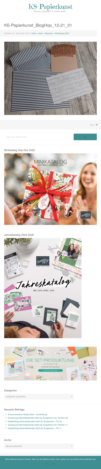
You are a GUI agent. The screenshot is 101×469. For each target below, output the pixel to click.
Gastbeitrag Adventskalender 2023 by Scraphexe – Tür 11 (35, 428)
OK (47, 464)
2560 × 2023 (37, 33)
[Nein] (97, 462)
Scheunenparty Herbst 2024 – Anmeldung (27, 414)
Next (92, 124)
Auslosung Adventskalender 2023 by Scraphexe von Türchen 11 (38, 424)
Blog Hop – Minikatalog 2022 (57, 33)
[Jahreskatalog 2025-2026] (43, 336)
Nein (53, 464)
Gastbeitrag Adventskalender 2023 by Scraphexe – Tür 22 (35, 421)
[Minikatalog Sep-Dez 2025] (50, 223)
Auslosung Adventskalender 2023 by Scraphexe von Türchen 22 (38, 417)
